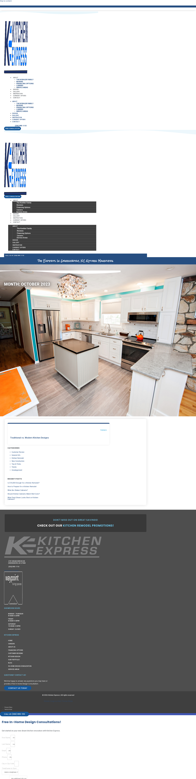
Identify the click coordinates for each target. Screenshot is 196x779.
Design (15, 113)
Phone (4, 757)
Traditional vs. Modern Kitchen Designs (29, 437)
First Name (6, 737)
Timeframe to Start (9, 768)
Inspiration (17, 117)
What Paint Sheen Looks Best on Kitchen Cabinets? (23, 498)
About (15, 77)
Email (4, 750)
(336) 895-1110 (20, 126)
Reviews (19, 81)
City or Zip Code (8, 763)
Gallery (15, 115)
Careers (19, 85)
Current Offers (18, 119)
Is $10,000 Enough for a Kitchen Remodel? (24, 483)
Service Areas (22, 87)
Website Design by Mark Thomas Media (58, 701)
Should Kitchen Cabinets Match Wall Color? (24, 494)
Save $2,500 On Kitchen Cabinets (58, 6)
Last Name (6, 744)
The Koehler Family (24, 79)
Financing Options (25, 83)
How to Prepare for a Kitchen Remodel (22, 487)
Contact (16, 98)
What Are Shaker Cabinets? (18, 490)
